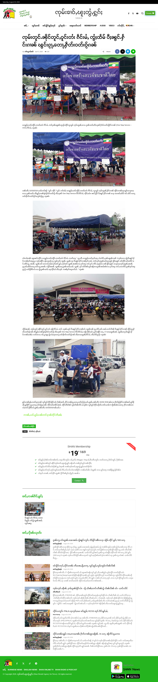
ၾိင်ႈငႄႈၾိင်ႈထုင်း (32, 514)
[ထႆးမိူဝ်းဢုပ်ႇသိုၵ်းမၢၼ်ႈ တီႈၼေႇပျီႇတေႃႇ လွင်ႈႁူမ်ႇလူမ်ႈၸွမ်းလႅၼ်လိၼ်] (37, 572)
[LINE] (133, 51)
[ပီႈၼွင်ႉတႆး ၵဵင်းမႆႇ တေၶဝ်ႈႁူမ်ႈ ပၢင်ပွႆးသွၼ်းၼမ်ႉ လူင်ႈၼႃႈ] (34, 509)
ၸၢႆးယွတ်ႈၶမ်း (29, 51)
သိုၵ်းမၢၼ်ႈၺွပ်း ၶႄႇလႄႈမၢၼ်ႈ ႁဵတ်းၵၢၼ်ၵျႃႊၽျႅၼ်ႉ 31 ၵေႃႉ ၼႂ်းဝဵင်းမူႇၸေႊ (86, 634)
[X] (133, 13)
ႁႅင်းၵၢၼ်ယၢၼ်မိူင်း (29, 426)
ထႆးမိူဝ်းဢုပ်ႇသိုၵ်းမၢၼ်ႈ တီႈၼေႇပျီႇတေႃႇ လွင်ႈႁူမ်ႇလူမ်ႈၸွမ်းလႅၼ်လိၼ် (84, 566)
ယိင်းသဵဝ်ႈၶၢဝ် (56, 592)
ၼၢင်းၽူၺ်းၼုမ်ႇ (57, 543)
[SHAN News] (21, 13)
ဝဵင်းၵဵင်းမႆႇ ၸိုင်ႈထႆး (34, 431)
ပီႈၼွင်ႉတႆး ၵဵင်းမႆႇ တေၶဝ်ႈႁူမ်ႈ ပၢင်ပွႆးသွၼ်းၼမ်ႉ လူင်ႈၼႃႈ (34, 520)
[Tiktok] (29, 663)
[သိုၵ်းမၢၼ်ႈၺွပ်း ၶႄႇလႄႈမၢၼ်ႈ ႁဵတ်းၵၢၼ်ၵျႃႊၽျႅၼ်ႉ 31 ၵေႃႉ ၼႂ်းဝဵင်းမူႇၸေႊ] (37, 641)
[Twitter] (23, 663)
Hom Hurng (56, 614)
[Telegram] (128, 51)
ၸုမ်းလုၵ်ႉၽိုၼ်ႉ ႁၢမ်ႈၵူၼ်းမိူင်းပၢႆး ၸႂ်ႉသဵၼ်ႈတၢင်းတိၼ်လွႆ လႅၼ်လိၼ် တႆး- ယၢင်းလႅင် (90, 588)
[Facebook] (128, 13)
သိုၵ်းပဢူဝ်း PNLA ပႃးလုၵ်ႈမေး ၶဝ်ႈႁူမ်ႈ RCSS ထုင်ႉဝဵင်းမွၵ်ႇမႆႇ (80, 611)
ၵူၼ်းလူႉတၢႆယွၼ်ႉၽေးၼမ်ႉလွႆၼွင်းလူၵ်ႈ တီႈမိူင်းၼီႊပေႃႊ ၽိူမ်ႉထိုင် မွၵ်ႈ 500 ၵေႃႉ (89, 540)
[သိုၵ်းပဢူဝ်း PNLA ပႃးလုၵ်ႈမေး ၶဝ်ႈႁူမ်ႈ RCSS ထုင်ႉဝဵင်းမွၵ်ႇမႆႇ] (37, 618)
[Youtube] (137, 13)
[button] (142, 13)
